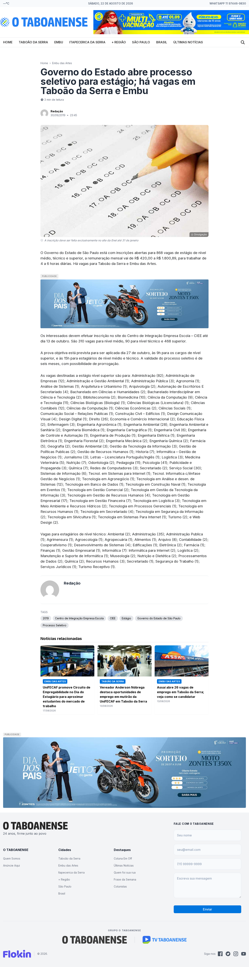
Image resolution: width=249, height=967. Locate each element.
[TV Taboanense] (165, 940)
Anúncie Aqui (11, 865)
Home (7, 42)
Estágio (126, 618)
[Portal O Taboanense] (94, 940)
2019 (46, 618)
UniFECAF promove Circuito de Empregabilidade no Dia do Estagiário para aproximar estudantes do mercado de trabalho (66, 696)
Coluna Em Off (123, 858)
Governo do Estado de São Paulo (159, 618)
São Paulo (141, 42)
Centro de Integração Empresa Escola (158, 335)
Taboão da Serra (33, 42)
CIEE (113, 618)
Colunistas (120, 886)
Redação (57, 111)
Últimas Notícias (188, 42)
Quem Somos (11, 858)
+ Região (119, 42)
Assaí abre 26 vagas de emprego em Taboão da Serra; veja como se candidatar (180, 692)
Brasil (161, 42)
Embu (58, 42)
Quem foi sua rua (125, 872)
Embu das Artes (62, 63)
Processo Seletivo (54, 625)
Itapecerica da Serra (87, 42)
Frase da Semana (125, 879)
